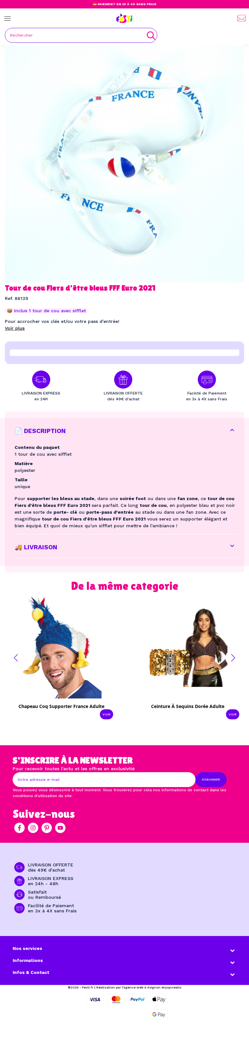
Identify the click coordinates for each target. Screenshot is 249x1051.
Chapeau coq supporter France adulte (61, 706)
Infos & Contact (31, 972)
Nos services (27, 948)
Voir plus (15, 328)
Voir (106, 714)
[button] (16, 658)
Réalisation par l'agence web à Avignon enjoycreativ (138, 987)
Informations (28, 960)
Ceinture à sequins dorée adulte (187, 706)
